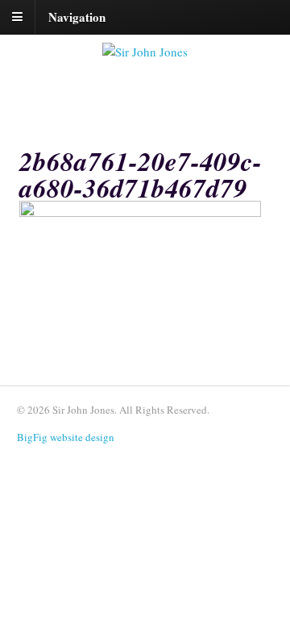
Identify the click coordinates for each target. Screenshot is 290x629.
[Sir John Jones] (145, 52)
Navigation (77, 16)
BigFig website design (65, 437)
